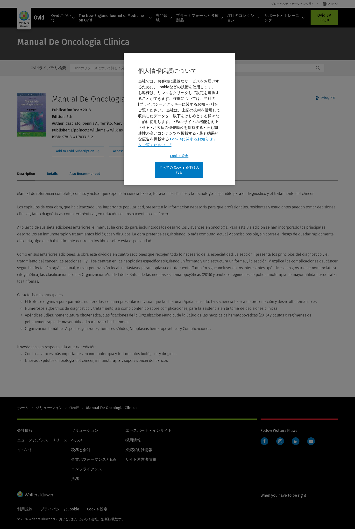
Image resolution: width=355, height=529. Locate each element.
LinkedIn (295, 441)
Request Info (78, 151)
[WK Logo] (35, 494)
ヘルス (77, 440)
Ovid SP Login (324, 17)
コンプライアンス (86, 469)
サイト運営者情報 (140, 459)
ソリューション (49, 407)
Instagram (280, 441)
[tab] (26, 174)
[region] (179, 119)
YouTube (311, 441)
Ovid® (74, 407)
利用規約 (25, 509)
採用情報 (133, 440)
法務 (75, 478)
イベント (25, 449)
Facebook (264, 441)
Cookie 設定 (179, 156)
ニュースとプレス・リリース (42, 440)
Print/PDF (327, 98)
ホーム (23, 407)
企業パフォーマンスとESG (93, 459)
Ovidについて (61, 17)
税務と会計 (81, 449)
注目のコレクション (240, 17)
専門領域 (161, 17)
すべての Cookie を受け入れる (179, 169)
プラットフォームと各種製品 (197, 17)
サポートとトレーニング (281, 17)
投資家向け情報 (138, 449)
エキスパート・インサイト (148, 430)
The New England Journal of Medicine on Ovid (111, 17)
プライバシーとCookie (59, 509)
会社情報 (25, 430)
